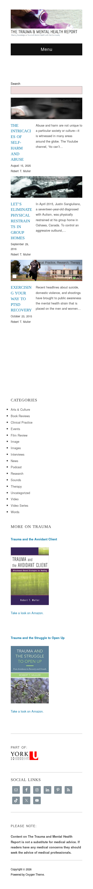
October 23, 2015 (21, 316)
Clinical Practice (45, 179)
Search (15, 83)
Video (76, 100)
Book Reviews (20, 416)
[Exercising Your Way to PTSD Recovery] (46, 271)
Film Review (19, 435)
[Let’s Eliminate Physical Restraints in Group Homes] (46, 188)
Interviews (17, 454)
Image (15, 441)
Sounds (16, 480)
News (14, 460)
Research (62, 179)
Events (15, 428)
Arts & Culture (62, 100)
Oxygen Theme (35, 874)
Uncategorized (20, 492)
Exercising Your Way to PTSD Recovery (21, 298)
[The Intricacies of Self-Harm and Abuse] (46, 109)
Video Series (19, 505)
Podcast (16, 467)
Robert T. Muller (21, 171)
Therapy (75, 179)
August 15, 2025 (21, 165)
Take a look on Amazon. (27, 613)
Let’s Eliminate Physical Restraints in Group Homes (21, 221)
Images (16, 448)
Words (15, 512)
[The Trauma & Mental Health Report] (46, 23)
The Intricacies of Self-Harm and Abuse (21, 142)
